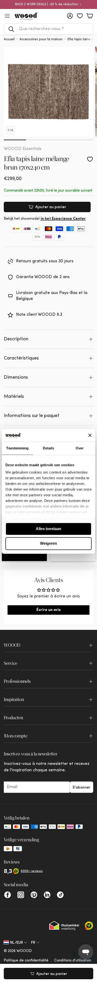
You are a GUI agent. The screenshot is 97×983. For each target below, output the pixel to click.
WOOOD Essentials (22, 149)
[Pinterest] (34, 895)
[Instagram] (20, 895)
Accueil (9, 39)
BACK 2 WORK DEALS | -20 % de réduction (46, 4)
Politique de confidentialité (26, 960)
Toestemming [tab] (17, 448)
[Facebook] (7, 895)
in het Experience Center (63, 219)
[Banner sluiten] (90, 435)
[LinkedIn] (47, 895)
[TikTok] (60, 895)
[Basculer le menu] (7, 15)
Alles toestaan (48, 529)
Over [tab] (80, 448)
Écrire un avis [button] (48, 610)
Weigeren (48, 543)
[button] (48, 29)
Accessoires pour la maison (41, 39)
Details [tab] (48, 448)
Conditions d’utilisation (72, 960)
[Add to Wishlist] (90, 159)
